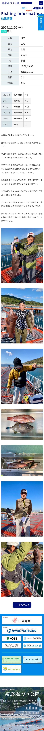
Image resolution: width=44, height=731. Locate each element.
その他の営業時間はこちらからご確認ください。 (22, 718)
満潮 (10, 66)
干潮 (10, 71)
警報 (10, 77)
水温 (10, 38)
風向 (10, 49)
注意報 (10, 83)
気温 (10, 43)
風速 (10, 55)
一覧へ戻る (21, 604)
